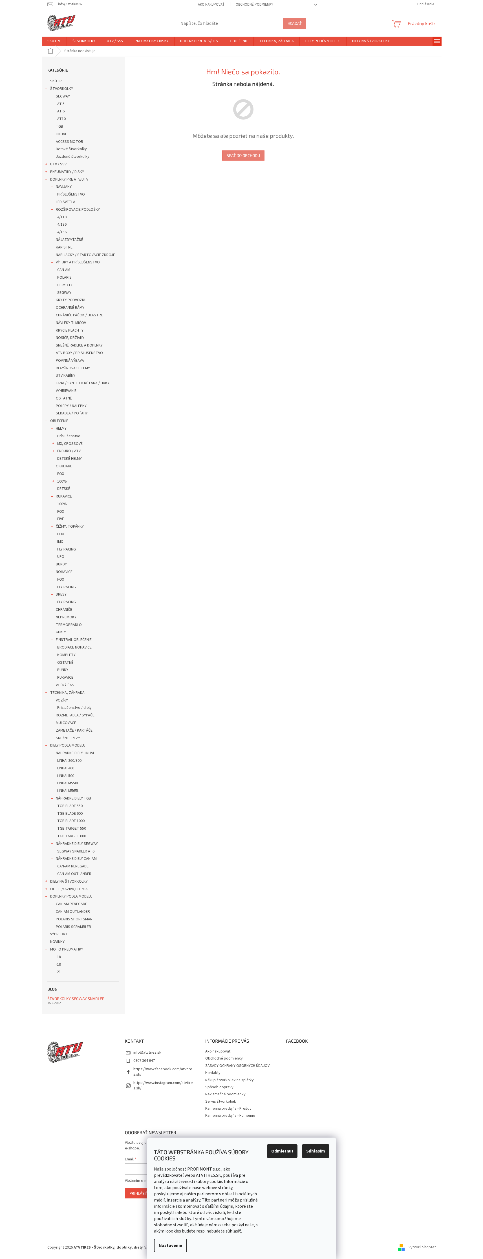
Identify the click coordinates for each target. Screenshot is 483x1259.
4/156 (62, 232)
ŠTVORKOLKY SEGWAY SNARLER (76, 998)
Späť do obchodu (243, 155)
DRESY (61, 594)
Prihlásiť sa (141, 1193)
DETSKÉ (63, 489)
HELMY (61, 428)
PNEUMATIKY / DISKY (67, 172)
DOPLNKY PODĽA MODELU (71, 896)
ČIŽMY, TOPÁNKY (70, 526)
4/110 (62, 217)
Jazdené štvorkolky (72, 156)
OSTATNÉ (64, 398)
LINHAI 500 (65, 776)
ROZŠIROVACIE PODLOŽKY (78, 209)
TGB (59, 126)
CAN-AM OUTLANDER (74, 874)
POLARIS (64, 277)
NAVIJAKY (64, 187)
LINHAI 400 (65, 768)
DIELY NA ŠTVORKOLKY (69, 881)
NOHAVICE (64, 572)
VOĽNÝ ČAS (65, 685)
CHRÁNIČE (64, 609)
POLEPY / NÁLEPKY (71, 406)
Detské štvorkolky (71, 149)
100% (62, 481)
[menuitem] (54, 41)
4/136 (62, 224)
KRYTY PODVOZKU (71, 300)
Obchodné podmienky (254, 4)
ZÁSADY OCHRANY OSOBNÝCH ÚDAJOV (237, 1066)
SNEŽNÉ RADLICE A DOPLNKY (79, 345)
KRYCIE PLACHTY (69, 330)
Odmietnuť (282, 1151)
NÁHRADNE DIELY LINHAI (75, 753)
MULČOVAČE (66, 723)
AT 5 (61, 104)
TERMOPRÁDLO (69, 625)
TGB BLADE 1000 (71, 821)
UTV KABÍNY (65, 375)
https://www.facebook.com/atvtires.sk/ (162, 1071)
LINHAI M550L (68, 783)
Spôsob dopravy (219, 1087)
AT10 (61, 119)
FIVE (60, 519)
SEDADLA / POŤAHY (72, 413)
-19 (58, 964)
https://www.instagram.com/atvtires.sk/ (163, 1085)
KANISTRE (64, 247)
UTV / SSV (58, 164)
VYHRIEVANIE (66, 391)
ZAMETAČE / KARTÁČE (74, 730)
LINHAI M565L (68, 791)
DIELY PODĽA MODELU (67, 745)
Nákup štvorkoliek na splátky (229, 1080)
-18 (58, 957)
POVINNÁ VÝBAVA (70, 360)
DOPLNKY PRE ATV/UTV (69, 179)
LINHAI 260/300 (69, 760)
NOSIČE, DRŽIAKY (70, 338)
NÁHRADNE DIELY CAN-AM (76, 858)
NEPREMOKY (66, 617)
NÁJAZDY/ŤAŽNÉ (69, 240)
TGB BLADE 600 (70, 813)
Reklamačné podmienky (225, 1094)
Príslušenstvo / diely (74, 707)
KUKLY (61, 632)
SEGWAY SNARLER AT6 (75, 851)
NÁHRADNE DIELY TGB (73, 798)
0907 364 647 (144, 1060)
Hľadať (295, 23)
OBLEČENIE (59, 421)
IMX (60, 542)
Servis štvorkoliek (220, 1101)
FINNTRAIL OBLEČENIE (74, 640)
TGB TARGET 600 (71, 836)
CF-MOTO (65, 285)
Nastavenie (170, 1245)
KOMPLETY (66, 655)
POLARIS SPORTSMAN (74, 919)
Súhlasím (315, 1151)
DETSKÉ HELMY (69, 458)
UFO (60, 556)
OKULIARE (64, 466)
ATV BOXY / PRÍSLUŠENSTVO (79, 353)
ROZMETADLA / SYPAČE (75, 715)
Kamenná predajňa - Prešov (228, 1108)
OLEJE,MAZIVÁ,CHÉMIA (69, 889)
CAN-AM (63, 270)
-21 (58, 972)
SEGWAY (63, 96)
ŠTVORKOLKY (61, 89)
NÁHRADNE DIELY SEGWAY (77, 844)
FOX (60, 474)
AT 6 (61, 111)
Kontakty (212, 1073)
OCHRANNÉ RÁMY (70, 307)
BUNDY (61, 564)
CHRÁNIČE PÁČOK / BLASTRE (79, 315)
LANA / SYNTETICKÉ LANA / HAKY (82, 383)
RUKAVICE (64, 496)
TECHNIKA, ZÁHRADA (67, 693)
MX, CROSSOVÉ (70, 444)
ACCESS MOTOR (69, 142)
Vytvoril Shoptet (422, 1247)
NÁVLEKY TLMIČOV (71, 323)
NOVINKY (57, 942)
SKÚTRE (57, 81)
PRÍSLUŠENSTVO (71, 194)
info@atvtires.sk (147, 1052)
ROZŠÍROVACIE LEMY (73, 368)
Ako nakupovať (211, 4)
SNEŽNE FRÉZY (68, 738)
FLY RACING (66, 549)
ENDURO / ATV (69, 451)
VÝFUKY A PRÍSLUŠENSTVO (78, 262)
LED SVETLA (65, 202)
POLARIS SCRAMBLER (73, 927)
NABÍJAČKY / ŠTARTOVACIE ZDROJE (85, 255)
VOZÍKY (62, 700)
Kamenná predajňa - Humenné (230, 1115)
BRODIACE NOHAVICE (74, 647)
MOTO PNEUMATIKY (66, 949)
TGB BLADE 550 (70, 806)
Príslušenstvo (68, 436)
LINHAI (61, 134)
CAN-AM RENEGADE (73, 866)
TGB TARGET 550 (71, 828)
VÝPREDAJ (58, 934)
